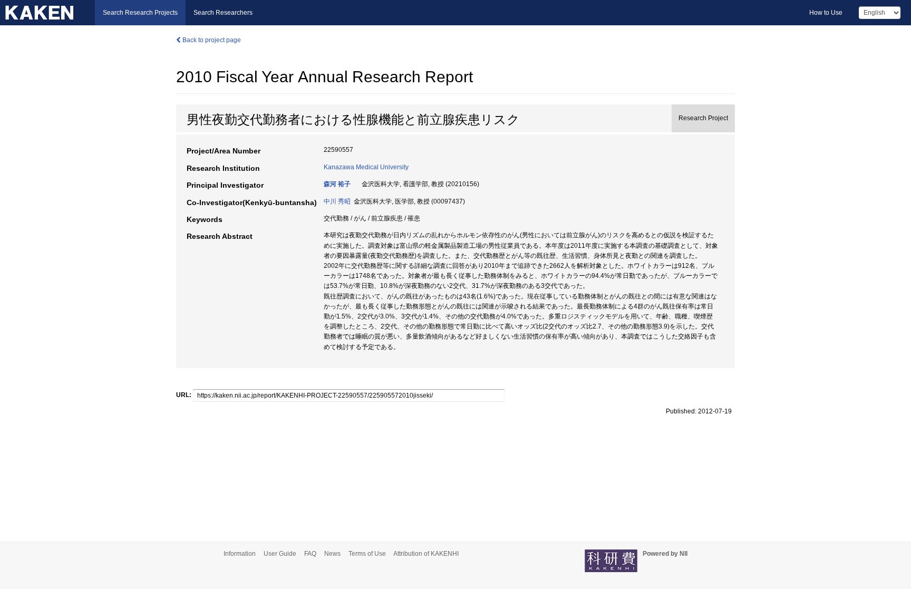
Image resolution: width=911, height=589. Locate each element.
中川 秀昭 (337, 201)
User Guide (280, 553)
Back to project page (211, 40)
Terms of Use (367, 553)
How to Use (825, 12)
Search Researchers (223, 12)
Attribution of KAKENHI (426, 553)
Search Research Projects (140, 12)
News (332, 553)
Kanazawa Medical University (366, 167)
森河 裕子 (337, 184)
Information (240, 553)
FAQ (310, 553)
